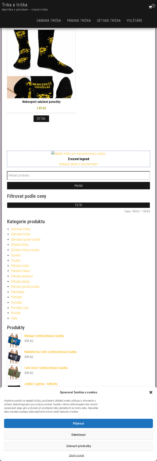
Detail (41, 119)
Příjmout (78, 423)
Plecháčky (18, 292)
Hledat (78, 186)
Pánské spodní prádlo (25, 287)
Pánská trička (79, 21)
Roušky (16, 313)
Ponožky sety (20, 308)
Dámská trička (49, 21)
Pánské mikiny (20, 271)
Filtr (78, 205)
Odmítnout (78, 435)
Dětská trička (109, 21)
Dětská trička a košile (25, 250)
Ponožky (16, 302)
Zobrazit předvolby (78, 446)
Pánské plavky (20, 281)
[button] (151, 392)
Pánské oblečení (22, 276)
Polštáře (134, 21)
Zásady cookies (76, 455)
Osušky (16, 260)
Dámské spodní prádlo (25, 239)
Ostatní (15, 255)
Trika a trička (15, 4)
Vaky (14, 318)
